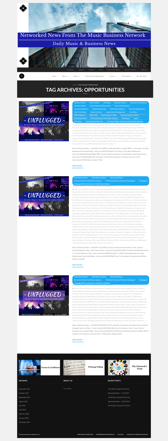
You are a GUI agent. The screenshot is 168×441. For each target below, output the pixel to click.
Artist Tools (140, 189)
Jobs (78, 211)
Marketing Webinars (84, 130)
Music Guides (117, 216)
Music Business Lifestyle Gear (100, 216)
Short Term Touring (123, 227)
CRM (128, 197)
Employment (117, 200)
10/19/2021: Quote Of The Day (119, 406)
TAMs (74, 141)
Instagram (137, 208)
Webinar (81, 240)
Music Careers (126, 304)
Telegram (127, 232)
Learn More (97, 211)
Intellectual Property (129, 299)
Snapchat (84, 229)
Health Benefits (90, 122)
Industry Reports (86, 208)
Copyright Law (116, 294)
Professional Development (115, 136)
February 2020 (24, 414)
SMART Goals (108, 138)
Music (125, 130)
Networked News (80, 118)
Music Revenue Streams (138, 307)
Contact (120, 434)
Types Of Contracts (79, 320)
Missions (119, 130)
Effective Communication (86, 200)
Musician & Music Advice (130, 115)
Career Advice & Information (100, 106)
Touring (116, 235)
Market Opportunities (127, 125)
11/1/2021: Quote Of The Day (118, 389)
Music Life (138, 216)
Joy (142, 122)
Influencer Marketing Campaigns (121, 208)
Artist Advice (120, 189)
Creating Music (136, 294)
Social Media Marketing (132, 138)
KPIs (82, 211)
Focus (100, 203)
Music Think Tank (78, 310)
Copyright (107, 294)
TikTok (81, 235)
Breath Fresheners (89, 192)
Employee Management (104, 200)
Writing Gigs (117, 320)
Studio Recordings (97, 232)
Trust (141, 318)
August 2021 (23, 401)
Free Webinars (108, 203)
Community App (98, 120)
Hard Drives (93, 205)
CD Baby (75, 294)
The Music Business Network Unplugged (120, 181)
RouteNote (95, 315)
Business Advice (120, 103)
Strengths (89, 318)
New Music (126, 118)
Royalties (131, 224)
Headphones (102, 205)
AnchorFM (78, 288)
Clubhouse (144, 70)
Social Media (118, 138)
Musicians (140, 219)
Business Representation (111, 291)
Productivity (137, 221)
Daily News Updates (117, 109)
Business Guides (84, 291)
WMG (90, 144)
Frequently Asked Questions (137, 434)
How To (99, 122)
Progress (129, 136)
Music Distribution (139, 304)
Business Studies (96, 195)
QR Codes (93, 224)
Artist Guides (95, 103)
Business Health (89, 117)
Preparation (127, 221)
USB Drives (110, 237)
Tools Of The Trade (106, 235)
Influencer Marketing (101, 208)
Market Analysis (120, 302)
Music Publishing (122, 307)
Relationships (111, 224)
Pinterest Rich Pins (79, 312)
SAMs (91, 138)
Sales (109, 315)
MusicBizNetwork (128, 133)
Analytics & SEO (80, 103)
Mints (142, 213)
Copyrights (126, 294)
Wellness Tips (82, 144)
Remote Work (122, 224)
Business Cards (134, 192)
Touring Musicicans (127, 235)
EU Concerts (130, 200)
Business (122, 114)
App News (111, 189)
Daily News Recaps (99, 109)
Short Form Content (118, 315)
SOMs (144, 138)
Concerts (122, 197)
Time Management (91, 235)
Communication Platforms (97, 197)
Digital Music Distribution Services (100, 296)
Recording (102, 224)
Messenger (135, 213)
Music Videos (116, 133)
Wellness (134, 141)
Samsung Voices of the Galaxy (83, 227)
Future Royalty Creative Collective (127, 203)
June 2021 (22, 410)
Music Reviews (94, 133)
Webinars (127, 141)
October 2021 (24, 393)
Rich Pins (86, 315)
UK (73, 237)
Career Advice (139, 291)
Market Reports (80, 115)
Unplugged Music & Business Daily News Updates (92, 184)
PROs (88, 224)
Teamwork (119, 232)
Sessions (98, 227)
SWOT (95, 318)
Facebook (70, 70)
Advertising (78, 114)
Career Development (122, 106)
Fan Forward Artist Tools (89, 203)
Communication (135, 195)
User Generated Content (124, 237)
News (136, 118)
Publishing (114, 312)
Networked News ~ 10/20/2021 (119, 401)
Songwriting (84, 232)
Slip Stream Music (137, 227)
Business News (80, 106)
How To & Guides (80, 112)
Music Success (105, 133)
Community (88, 120)
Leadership (76, 125)
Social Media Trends (138, 229)
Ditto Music (127, 296)
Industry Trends (108, 122)
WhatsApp (96, 240)
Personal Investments (97, 136)
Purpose (75, 138)
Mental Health (110, 130)
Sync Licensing (109, 232)
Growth (80, 122)
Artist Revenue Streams (101, 288)
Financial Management (137, 109)
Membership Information (105, 434)
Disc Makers (118, 296)
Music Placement (83, 219)
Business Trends (109, 195)
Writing (109, 320)
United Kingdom (91, 237)
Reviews (82, 138)
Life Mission (106, 125)
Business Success (113, 117)
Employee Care (118, 120)
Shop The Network (130, 70)
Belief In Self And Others (103, 114)
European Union (141, 200)
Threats (135, 318)
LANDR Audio (91, 302)
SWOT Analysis (104, 318)
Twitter (101, 70)
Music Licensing (128, 216)
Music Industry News (109, 115)
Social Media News (123, 229)
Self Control (98, 138)
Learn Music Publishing (105, 302)
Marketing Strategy (129, 128)
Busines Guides (102, 192)
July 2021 (22, 406)
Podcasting (91, 312)
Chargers (125, 195)
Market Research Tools (88, 128)
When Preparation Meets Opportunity (115, 240)
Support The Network (113, 70)
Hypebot (109, 299)
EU (124, 200)
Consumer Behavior (81, 109)
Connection (83, 294)
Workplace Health (99, 144)
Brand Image (125, 288)
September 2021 (24, 397)
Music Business (134, 130)
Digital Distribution (79, 296)
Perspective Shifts (127, 310)
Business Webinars (128, 117)
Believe (115, 114)
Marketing (93, 115)
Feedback (135, 120)
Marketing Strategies (113, 128)
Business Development (138, 103)
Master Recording (102, 213)
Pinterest (119, 221)
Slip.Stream (76, 229)
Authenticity (115, 288)
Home (74, 85)
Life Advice (85, 125)
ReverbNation (77, 315)
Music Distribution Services (82, 307)
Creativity (108, 120)
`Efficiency (78, 189)
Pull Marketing (139, 312)
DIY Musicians (135, 197)
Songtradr (76, 232)
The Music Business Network (87, 141)
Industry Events (96, 112)
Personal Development (80, 136)
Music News (84, 133)
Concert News (113, 197)
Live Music (133, 112)
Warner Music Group (115, 141)
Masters (127, 213)
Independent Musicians (132, 205)
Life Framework (95, 125)
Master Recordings (117, 213)
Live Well (114, 125)
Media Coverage (98, 130)
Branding (107, 103)
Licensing (105, 211)
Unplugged (103, 141)
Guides (85, 205)
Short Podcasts (132, 315)
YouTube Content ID (136, 320)
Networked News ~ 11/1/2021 (118, 393)
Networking (76, 221)
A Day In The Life (89, 189)
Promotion (137, 136)
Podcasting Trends (102, 312)
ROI (87, 138)
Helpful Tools (113, 205)
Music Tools (105, 219)
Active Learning (101, 189)
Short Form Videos (108, 227)
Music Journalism (99, 307)
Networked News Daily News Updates (104, 118)
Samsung (138, 224)
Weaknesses (100, 320)
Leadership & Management (115, 112)
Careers (119, 195)
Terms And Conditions (85, 434)
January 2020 (23, 418)
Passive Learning (109, 221)
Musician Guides (130, 219)
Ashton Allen (77, 192)
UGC (142, 235)
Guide (91, 299)
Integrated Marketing (122, 122)
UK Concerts (79, 237)
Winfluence (133, 240)
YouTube (91, 70)
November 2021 (24, 389)
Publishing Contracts (126, 312)
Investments (135, 122)
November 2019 (24, 422)
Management (123, 211)
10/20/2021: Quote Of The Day (119, 397)
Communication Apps (80, 197)
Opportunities (141, 133)
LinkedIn (81, 70)
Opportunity (97, 221)
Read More (77, 166)
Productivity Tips (78, 224)
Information (117, 299)
